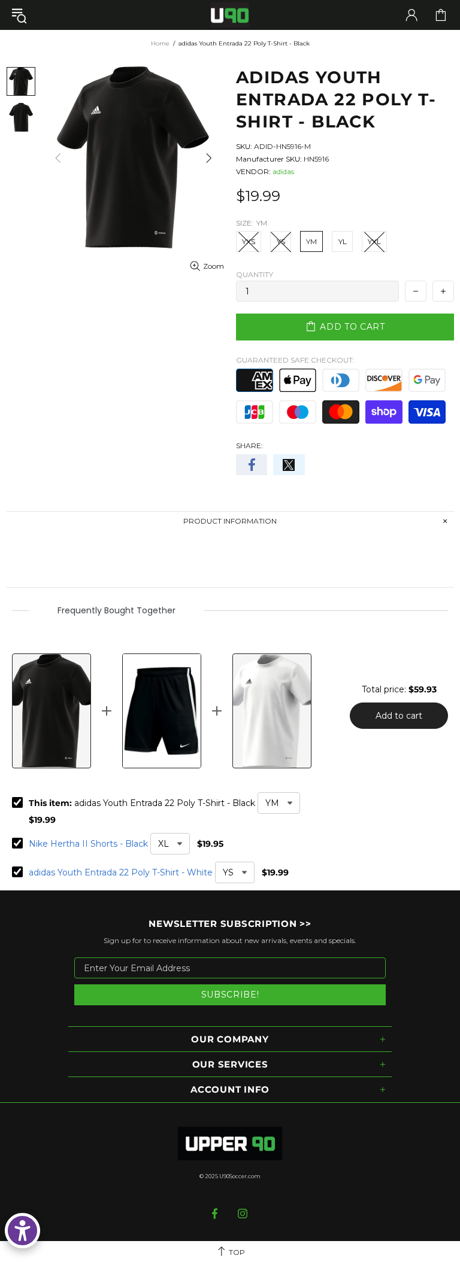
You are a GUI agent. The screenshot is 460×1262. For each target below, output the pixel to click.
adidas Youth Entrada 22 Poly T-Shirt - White (121, 872)
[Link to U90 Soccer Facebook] (216, 1214)
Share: (249, 445)
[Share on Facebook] (251, 464)
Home (160, 43)
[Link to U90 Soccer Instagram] (243, 1214)
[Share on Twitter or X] (288, 464)
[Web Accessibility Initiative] (22, 1230)
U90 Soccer (230, 15)
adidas (283, 171)
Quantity (254, 274)
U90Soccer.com (240, 1176)
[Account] (411, 15)
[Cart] (441, 15)
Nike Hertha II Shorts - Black (88, 843)
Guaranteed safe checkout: (295, 359)
